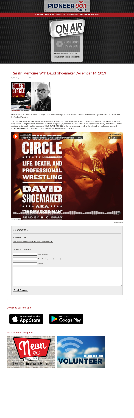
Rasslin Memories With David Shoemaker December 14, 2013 (58, 73)
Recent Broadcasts (89, 14)
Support (39, 14)
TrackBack (47, 242)
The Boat (75, 57)
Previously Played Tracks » (65, 53)
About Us (49, 14)
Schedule (60, 14)
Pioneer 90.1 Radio (67, 6)
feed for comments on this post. (27, 242)
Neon (68, 57)
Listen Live (72, 14)
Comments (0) (118, 222)
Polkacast (59, 57)
